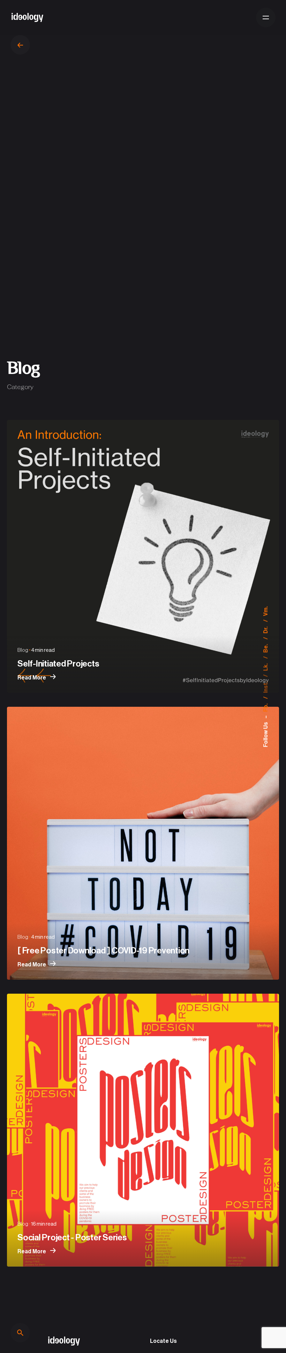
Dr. (266, 629)
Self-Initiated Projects (58, 664)
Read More (32, 678)
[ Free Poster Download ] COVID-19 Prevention (103, 950)
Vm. (266, 611)
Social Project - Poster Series (72, 1237)
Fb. (266, 707)
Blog (22, 650)
